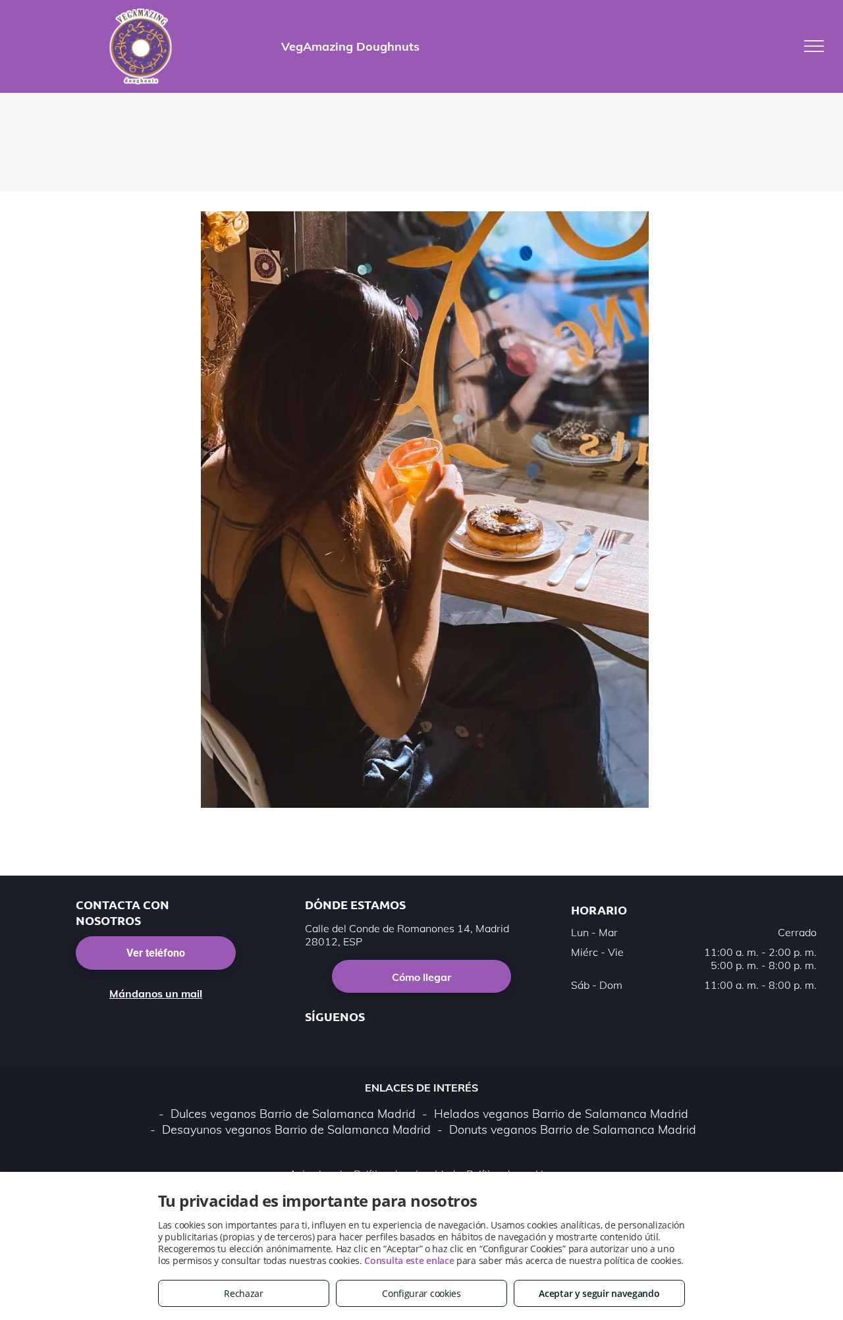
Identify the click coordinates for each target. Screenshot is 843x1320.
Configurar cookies (421, 1293)
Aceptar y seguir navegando (599, 1293)
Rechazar (243, 1293)
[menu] (814, 46)
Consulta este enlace (409, 1260)
